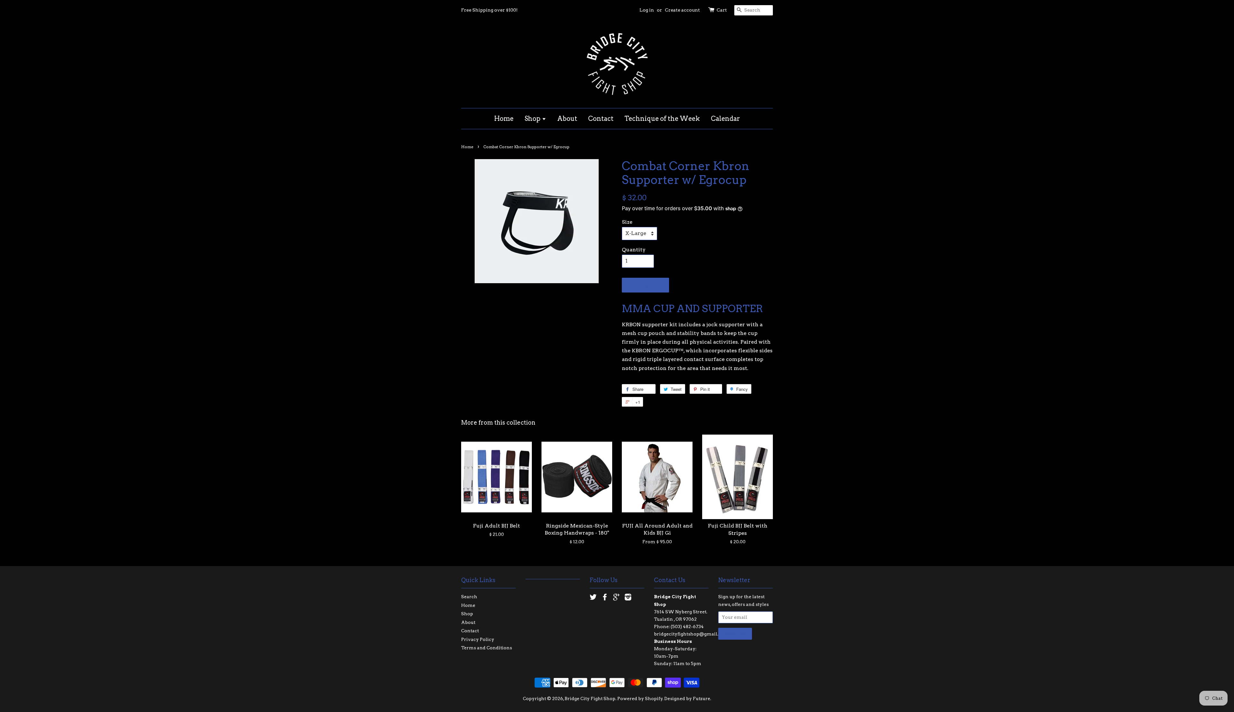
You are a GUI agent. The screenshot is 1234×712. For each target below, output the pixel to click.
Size (627, 222)
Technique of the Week (662, 118)
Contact (600, 118)
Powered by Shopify (640, 698)
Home (504, 118)
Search (469, 596)
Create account (682, 10)
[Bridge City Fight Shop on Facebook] (604, 598)
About (567, 118)
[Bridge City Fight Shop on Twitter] (593, 598)
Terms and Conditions (486, 647)
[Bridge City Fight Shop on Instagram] (627, 598)
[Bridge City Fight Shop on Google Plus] (616, 598)
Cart (722, 10)
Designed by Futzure (687, 698)
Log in (646, 10)
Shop (533, 118)
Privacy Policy (477, 639)
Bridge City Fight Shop (590, 698)
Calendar (725, 118)
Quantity (634, 250)
